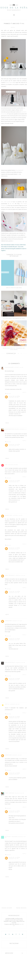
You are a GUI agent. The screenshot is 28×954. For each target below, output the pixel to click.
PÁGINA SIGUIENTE (7, 907)
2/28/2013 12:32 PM (14, 592)
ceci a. (7, 704)
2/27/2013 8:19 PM (14, 549)
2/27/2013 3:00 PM (13, 464)
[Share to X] (18, 353)
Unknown (8, 620)
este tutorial (10, 82)
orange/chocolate (12, 429)
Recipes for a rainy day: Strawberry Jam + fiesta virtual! (14, 349)
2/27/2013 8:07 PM (14, 445)
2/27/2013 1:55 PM (18, 367)
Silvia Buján (9, 367)
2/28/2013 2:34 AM (20, 662)
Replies (8, 393)
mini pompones (19, 170)
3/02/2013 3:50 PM (19, 793)
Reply (24, 392)
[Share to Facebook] (21, 353)
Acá (18, 174)
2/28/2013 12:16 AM (20, 575)
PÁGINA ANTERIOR (21, 907)
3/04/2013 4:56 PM (14, 812)
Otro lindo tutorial (6, 201)
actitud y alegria (11, 836)
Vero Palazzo (10, 575)
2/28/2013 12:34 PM (14, 639)
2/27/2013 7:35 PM (17, 515)
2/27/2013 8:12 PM (14, 481)
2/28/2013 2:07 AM (17, 620)
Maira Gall (9, 515)
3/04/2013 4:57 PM (14, 858)
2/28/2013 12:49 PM (14, 679)
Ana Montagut (10, 662)
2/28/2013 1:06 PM (17, 755)
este (13, 203)
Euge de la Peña (14, 396)
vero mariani (9, 793)
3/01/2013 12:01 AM (14, 774)
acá (24, 108)
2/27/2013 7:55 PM (14, 397)
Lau (6, 464)
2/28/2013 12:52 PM (14, 717)
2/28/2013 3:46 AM (14, 704)
